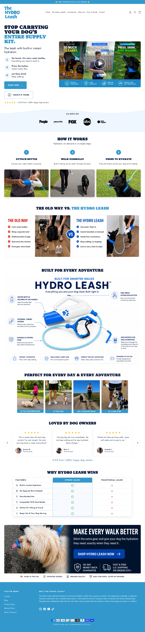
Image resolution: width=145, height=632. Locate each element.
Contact (102, 12)
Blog (6, 600)
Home (48, 12)
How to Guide (92, 12)
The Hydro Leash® (59, 12)
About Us (81, 12)
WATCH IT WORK (19, 95)
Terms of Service (10, 612)
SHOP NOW (15, 85)
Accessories (71, 12)
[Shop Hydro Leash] (72, 549)
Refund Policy (9, 608)
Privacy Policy (9, 604)
